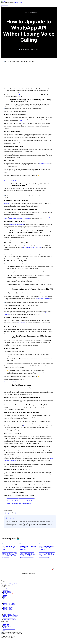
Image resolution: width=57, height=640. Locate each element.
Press (4, 596)
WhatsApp (21, 94)
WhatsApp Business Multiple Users (11, 616)
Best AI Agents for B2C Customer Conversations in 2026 (9, 548)
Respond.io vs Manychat (8, 609)
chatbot (20, 120)
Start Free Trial (14, 180)
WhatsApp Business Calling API (10, 615)
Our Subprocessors (7, 627)
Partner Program (6, 591)
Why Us (20, 2)
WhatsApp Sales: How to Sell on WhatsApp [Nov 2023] (19, 500)
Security (5, 630)
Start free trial (32, 573)
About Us (5, 588)
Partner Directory (7, 592)
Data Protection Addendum (9, 629)
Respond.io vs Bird (7, 608)
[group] (28, 585)
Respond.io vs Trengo (8, 607)
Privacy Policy (6, 624)
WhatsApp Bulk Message (9, 618)
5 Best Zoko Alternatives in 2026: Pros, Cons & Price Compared (46, 548)
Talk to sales (24, 573)
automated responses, (44, 163)
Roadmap (5, 590)
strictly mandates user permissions (16, 224)
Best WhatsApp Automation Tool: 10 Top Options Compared (28, 548)
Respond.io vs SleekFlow (9, 604)
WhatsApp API (7, 203)
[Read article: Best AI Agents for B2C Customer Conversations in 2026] (2, 543)
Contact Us (3, 5)
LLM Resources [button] (6, 585)
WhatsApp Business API (8, 614)
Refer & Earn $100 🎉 (8, 593)
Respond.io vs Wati (7, 606)
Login (6, 5)
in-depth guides (21, 322)
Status (4, 598)
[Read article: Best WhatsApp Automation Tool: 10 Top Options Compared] (20, 543)
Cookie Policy (6, 625)
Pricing (16, 2)
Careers (5, 595)
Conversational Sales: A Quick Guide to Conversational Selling (21, 498)
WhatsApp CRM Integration (9, 619)
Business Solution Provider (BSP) (42, 298)
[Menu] (1, 6)
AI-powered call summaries (29, 425)
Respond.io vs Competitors (9, 603)
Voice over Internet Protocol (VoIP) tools (32, 247)
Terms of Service (7, 626)
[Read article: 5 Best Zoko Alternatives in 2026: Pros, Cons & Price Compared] (39, 543)
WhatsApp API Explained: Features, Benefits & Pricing (19, 503)
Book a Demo (7, 180)
